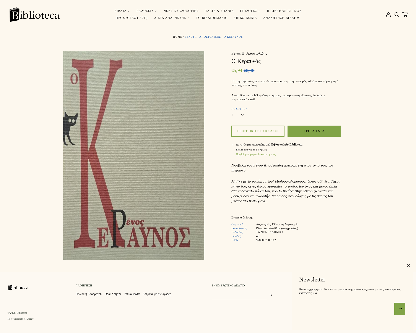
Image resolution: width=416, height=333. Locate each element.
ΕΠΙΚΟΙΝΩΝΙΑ (245, 17)
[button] (396, 14)
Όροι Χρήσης (113, 294)
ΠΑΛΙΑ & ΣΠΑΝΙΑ (219, 11)
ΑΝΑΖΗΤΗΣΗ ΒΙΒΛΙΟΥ (281, 17)
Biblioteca (22, 312)
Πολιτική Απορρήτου (89, 294)
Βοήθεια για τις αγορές (157, 294)
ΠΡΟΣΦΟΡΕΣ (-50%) (132, 17)
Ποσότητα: (240, 108)
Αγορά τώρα (314, 131)
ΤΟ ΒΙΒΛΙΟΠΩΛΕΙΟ (212, 17)
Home (177, 36)
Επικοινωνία (132, 294)
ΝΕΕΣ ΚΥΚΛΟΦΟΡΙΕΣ (181, 11)
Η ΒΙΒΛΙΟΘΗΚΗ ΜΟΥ (284, 11)
